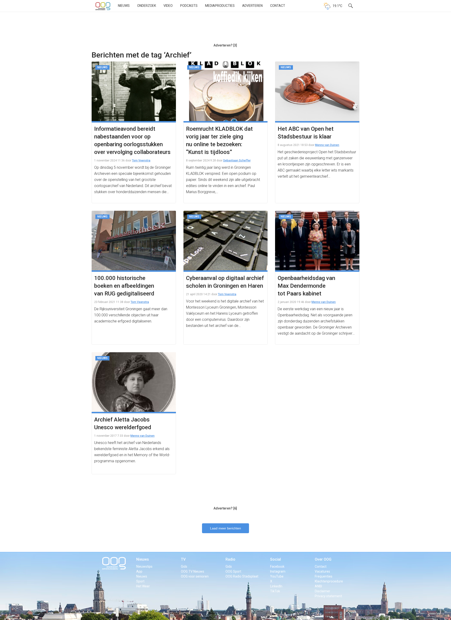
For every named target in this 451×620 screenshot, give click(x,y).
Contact (277, 6)
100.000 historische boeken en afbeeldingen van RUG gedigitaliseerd (124, 286)
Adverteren (252, 6)
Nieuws (124, 6)
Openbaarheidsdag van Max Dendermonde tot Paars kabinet (306, 286)
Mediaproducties (220, 6)
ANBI (318, 586)
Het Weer (143, 586)
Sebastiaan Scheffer (237, 160)
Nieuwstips (144, 566)
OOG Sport (233, 571)
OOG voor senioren (195, 576)
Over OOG (323, 559)
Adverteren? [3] (225, 45)
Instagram (277, 571)
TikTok (275, 591)
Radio (230, 559)
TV (183, 559)
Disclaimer (322, 591)
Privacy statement (328, 596)
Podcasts (189, 6)
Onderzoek (146, 6)
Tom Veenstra (141, 160)
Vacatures (322, 571)
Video (168, 6)
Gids (184, 566)
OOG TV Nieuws (192, 571)
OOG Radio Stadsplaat (242, 576)
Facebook (277, 566)
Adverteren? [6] (225, 508)
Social (275, 559)
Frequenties (323, 576)
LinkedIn (276, 586)
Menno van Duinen (327, 145)
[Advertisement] (225, 29)
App (139, 571)
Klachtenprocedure (329, 581)
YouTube (277, 576)
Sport (140, 581)
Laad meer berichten (225, 528)
